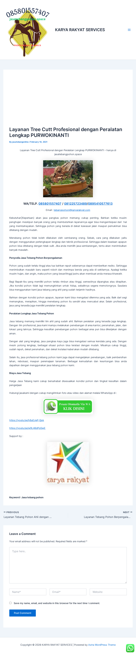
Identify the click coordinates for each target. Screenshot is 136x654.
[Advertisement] (68, 100)
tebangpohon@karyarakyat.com (72, 210)
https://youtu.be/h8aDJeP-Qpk (26, 420)
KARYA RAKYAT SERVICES (80, 29)
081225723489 (75, 203)
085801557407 (49, 203)
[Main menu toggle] (129, 29)
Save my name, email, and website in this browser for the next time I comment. (57, 603)
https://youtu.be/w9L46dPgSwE (27, 428)
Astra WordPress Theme (102, 644)
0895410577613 (100, 203)
